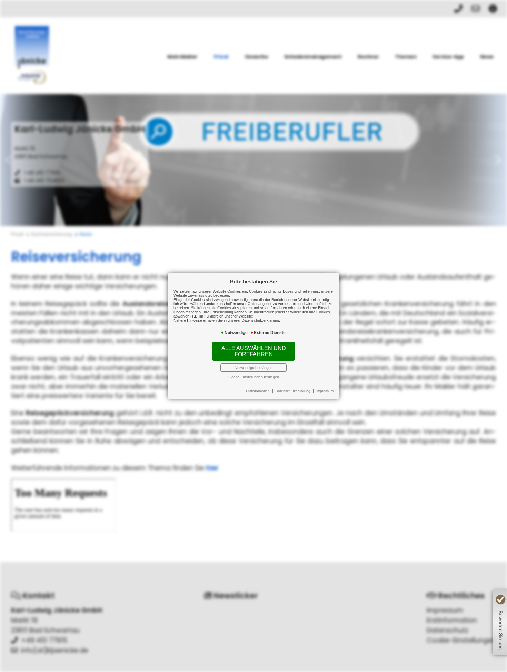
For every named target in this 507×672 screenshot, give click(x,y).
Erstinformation (258, 391)
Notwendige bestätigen (253, 368)
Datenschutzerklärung (293, 391)
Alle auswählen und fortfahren (253, 351)
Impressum (325, 391)
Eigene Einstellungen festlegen (253, 377)
